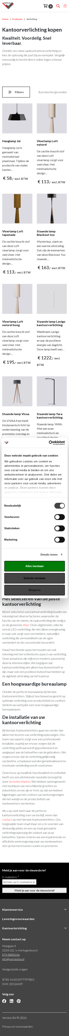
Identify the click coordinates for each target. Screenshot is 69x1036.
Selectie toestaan (34, 578)
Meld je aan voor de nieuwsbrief (35, 890)
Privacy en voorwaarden (17, 1026)
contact (7, 819)
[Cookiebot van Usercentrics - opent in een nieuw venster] (49, 442)
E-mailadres (10, 877)
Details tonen (49, 554)
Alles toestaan (34, 566)
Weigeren (35, 590)
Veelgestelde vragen (15, 969)
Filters (19, 92)
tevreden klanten (19, 781)
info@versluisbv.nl (13, 959)
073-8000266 (11, 954)
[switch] (59, 517)
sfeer (26, 625)
